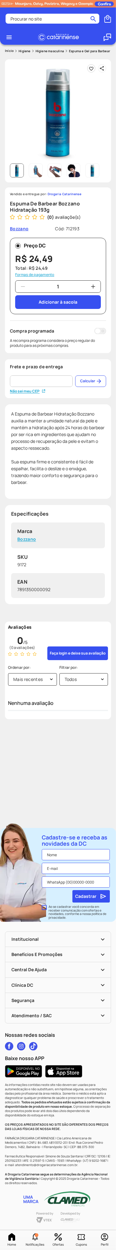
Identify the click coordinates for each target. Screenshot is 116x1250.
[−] (22, 286)
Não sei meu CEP (25, 391)
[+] (93, 286)
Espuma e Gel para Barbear (89, 51)
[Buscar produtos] (93, 19)
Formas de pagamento (34, 275)
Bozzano (26, 539)
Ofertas (58, 1244)
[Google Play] (23, 1071)
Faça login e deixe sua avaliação (77, 653)
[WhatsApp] (107, 37)
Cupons (81, 1244)
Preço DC (35, 245)
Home (11, 1244)
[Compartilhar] (102, 68)
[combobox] (52, 18)
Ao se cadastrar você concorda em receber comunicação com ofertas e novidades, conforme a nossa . (77, 912)
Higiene (24, 51)
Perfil (104, 1244)
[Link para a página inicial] (9, 50)
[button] (34, 1240)
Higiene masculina (50, 51)
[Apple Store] (63, 1071)
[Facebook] (9, 1046)
